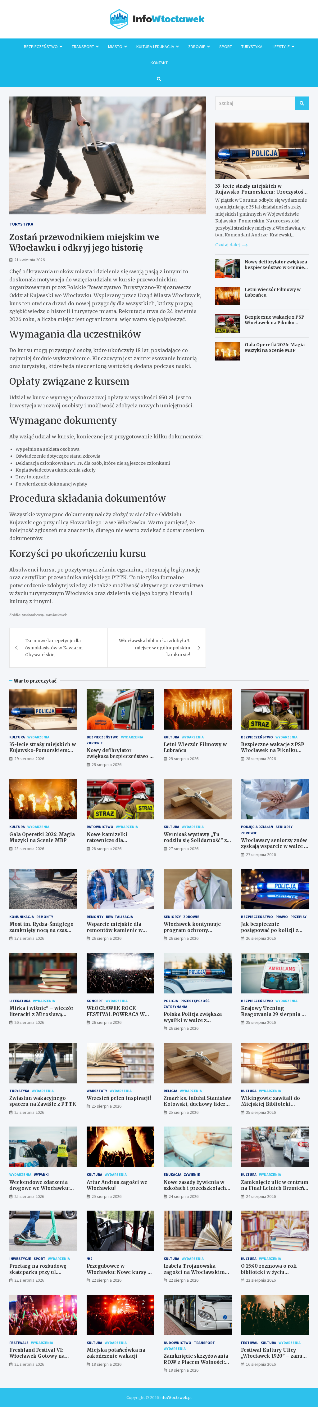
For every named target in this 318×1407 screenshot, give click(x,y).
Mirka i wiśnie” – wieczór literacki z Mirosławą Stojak (41, 1014)
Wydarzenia (38, 737)
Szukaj (302, 103)
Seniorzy (284, 826)
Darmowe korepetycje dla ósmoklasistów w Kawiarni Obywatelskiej (54, 647)
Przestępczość (195, 1000)
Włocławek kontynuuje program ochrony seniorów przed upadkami (196, 930)
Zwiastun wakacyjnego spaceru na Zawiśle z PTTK (42, 1101)
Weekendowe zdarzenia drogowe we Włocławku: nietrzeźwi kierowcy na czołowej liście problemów (42, 1191)
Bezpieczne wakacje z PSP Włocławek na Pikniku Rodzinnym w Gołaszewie (274, 322)
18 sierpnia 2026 (106, 1364)
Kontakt (159, 62)
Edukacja (172, 1174)
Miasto (115, 46)
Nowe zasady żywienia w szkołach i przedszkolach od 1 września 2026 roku (195, 1188)
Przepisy (298, 916)
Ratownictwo (100, 826)
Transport (83, 46)
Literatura (19, 1000)
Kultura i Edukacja (155, 46)
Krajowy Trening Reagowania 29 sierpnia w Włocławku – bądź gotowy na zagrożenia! (273, 1017)
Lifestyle (281, 46)
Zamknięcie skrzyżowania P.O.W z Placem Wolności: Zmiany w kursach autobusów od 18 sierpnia (196, 1365)
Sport (225, 46)
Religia (170, 1090)
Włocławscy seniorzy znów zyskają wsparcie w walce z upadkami (274, 846)
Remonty (44, 916)
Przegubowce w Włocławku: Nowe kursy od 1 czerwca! (120, 1272)
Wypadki (41, 1174)
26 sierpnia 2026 (106, 938)
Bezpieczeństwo (41, 46)
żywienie (192, 1174)
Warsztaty (97, 1090)
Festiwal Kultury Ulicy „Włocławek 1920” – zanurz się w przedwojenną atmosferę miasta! (274, 1359)
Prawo (281, 916)
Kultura (17, 737)
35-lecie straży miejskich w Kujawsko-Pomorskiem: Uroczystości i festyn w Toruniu (261, 192)
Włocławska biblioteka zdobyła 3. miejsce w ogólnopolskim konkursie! (154, 647)
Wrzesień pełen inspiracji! (119, 1098)
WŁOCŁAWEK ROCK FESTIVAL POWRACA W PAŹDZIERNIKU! (116, 1014)
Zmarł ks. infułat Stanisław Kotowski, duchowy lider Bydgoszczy (197, 1104)
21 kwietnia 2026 (29, 259)
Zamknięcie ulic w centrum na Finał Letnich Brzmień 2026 (274, 1188)
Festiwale (19, 1342)
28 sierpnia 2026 (261, 758)
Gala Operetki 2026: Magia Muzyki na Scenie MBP (275, 347)
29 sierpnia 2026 (29, 758)
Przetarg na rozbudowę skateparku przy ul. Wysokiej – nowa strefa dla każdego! (42, 1275)
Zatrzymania (175, 1006)
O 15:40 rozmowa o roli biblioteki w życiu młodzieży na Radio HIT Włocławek (271, 1275)
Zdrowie (196, 46)
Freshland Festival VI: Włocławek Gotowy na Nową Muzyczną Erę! (37, 1356)
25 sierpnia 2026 (261, 1022)
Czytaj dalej (228, 245)
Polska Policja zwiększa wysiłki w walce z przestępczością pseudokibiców (193, 1023)
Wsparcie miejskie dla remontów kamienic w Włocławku (115, 930)
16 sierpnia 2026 (261, 1364)
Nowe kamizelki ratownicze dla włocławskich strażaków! (117, 840)
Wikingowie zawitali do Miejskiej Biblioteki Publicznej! (270, 1104)
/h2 (89, 1258)
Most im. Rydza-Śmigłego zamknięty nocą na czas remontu (41, 930)
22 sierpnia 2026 (29, 1280)
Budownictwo (177, 1342)
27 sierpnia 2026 (183, 848)
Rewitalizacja (119, 916)
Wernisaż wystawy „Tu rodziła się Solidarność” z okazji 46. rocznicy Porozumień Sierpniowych (197, 843)
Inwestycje (20, 1258)
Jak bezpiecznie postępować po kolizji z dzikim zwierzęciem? (269, 930)
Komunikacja (21, 916)
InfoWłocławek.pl (176, 1397)
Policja (171, 1000)
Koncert (95, 1000)
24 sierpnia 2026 (183, 1196)
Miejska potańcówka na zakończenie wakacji (116, 1353)
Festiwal (249, 1342)
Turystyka (251, 46)
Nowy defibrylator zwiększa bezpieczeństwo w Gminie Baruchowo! (276, 267)
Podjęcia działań (257, 826)
